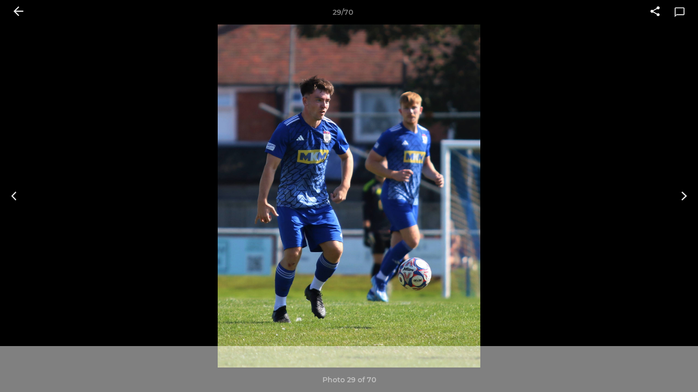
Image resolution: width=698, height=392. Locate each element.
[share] (655, 12)
